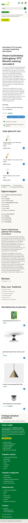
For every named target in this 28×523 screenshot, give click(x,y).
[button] (26, 12)
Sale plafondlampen (11, 15)
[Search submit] (25, 8)
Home (2, 15)
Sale (6, 15)
